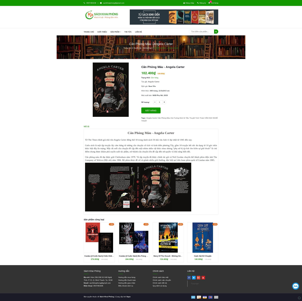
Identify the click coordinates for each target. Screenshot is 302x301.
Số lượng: (145, 102)
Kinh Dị (182, 118)
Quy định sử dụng (160, 286)
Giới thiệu (102, 32)
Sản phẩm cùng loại (94, 219)
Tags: (144, 118)
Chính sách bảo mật (160, 277)
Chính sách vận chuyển (162, 280)
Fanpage (195, 284)
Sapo (128, 297)
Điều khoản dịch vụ (125, 286)
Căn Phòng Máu (164, 118)
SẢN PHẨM (115, 32)
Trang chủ (89, 32)
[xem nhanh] (101, 237)
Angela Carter (151, 118)
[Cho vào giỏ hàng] (96, 237)
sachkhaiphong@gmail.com (113, 3)
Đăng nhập (190, 3)
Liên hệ (138, 32)
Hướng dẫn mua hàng (126, 277)
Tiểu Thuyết (190, 118)
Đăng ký (203, 3)
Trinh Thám (199, 118)
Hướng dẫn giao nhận (126, 283)
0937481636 (91, 3)
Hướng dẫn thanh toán (127, 280)
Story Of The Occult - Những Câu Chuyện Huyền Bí (175, 256)
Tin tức (128, 32)
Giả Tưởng (175, 118)
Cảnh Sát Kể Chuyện (203, 256)
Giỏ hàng (214, 3)
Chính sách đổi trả (160, 283)
